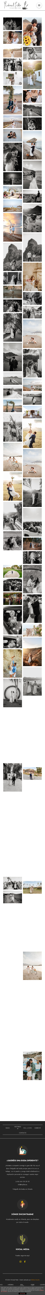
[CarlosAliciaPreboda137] (32, 746)
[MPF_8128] (12, 357)
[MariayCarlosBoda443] (32, 557)
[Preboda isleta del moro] (32, 110)
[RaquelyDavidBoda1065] (32, 544)
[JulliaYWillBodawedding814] (32, 75)
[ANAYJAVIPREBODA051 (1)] (32, 53)
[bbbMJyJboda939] (12, 571)
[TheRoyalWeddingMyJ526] (32, 522)
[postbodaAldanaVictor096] (32, 652)
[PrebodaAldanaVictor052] (12, 1008)
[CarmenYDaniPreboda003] (12, 135)
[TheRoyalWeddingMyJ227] (32, 760)
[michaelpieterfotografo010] (12, 206)
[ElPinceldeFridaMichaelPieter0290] (32, 987)
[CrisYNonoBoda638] (32, 703)
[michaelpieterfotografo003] (32, 175)
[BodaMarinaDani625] (12, 777)
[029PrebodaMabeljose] (12, 728)
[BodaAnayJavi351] (12, 557)
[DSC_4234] (12, 1091)
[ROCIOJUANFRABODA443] (12, 516)
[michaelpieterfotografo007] (12, 192)
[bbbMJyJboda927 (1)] (12, 848)
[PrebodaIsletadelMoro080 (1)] (32, 333)
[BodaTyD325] (12, 392)
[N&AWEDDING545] (32, 887)
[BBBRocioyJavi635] (12, 598)
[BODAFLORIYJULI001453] (32, 384)
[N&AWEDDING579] (12, 897)
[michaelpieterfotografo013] (32, 247)
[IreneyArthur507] (12, 486)
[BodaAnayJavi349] (12, 812)
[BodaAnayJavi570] (32, 816)
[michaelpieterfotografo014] (12, 227)
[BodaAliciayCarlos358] (32, 608)
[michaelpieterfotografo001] (32, 145)
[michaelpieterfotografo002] (12, 157)
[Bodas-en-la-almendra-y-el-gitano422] (12, 64)
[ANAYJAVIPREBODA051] (12, 742)
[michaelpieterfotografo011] (32, 218)
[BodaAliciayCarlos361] (32, 936)
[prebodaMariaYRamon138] (12, 973)
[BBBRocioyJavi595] (32, 860)
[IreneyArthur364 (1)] (12, 883)
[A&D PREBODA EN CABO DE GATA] (12, 23)
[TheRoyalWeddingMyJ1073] (32, 492)
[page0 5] (12, 540)
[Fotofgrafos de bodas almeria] (12, 121)
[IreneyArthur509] (32, 433)
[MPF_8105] (32, 1001)
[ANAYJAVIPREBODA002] (32, 1101)
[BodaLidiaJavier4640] (12, 1104)
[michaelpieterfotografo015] (32, 277)
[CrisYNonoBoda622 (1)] (12, 951)
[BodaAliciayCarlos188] (12, 924)
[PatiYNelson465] (12, 693)
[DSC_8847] (12, 1050)
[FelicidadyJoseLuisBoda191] (32, 363)
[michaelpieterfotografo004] (12, 178)
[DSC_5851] (32, 914)
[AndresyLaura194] (12, 642)
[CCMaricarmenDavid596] (32, 773)
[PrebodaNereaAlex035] (12, 37)
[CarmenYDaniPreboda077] (32, 398)
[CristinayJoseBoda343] (12, 100)
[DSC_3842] (32, 1087)
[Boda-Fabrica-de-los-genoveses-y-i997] (12, 51)
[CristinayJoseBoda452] (12, 378)
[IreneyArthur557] (12, 799)
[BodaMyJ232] (12, 938)
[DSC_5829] (12, 1022)
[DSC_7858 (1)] (32, 724)
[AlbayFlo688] (32, 681)
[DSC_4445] (32, 1014)
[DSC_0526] (12, 1063)
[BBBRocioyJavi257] (12, 585)
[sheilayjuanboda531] (32, 312)
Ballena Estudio (35, 1280)
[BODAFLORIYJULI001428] (12, 427)
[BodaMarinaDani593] (32, 838)
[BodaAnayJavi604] (12, 826)
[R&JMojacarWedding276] (32, 901)
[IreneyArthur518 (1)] (32, 795)
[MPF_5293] (12, 278)
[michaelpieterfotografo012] (12, 257)
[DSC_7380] (12, 1036)
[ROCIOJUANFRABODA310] (12, 305)
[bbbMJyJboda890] (32, 873)
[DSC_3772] (12, 1077)
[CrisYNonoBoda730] (32, 31)
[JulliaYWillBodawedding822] (32, 412)
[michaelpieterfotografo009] (32, 196)
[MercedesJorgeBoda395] (12, 327)
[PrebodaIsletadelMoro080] (32, 463)
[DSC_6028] (32, 1036)
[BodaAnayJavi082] (12, 869)
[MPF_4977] (32, 298)
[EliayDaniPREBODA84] (12, 292)
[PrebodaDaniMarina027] (12, 755)
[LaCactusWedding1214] (12, 995)
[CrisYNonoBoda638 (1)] (12, 910)
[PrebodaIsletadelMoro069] (32, 966)
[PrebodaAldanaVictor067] (12, 663)
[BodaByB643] (32, 579)
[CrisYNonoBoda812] (12, 714)
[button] (39, 5)
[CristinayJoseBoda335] (12, 406)
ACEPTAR (22, 1293)
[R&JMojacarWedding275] (32, 630)
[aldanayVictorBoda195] (12, 620)
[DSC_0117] (32, 1066)
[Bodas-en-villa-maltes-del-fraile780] (12, 78)
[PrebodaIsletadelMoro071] (12, 457)
